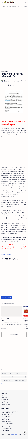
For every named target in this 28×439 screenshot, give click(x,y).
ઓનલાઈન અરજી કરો (6, 254)
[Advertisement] (14, 23)
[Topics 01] (3, 6)
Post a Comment (14, 334)
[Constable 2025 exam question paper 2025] (11, 311)
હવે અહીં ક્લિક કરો (7, 297)
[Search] (26, 2)
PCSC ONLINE (13, 434)
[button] (23, 2)
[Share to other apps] (13, 85)
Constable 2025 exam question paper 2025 (11, 319)
